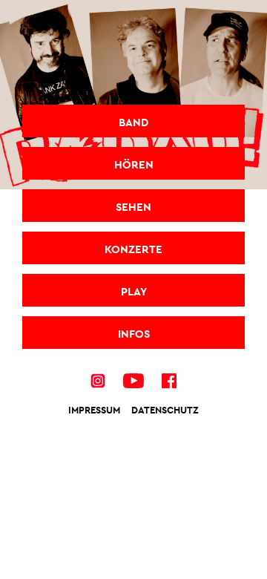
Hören (134, 164)
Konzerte (133, 249)
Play (134, 291)
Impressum (94, 410)
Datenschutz (165, 410)
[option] (133, 94)
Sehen (133, 207)
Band (133, 122)
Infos (134, 334)
